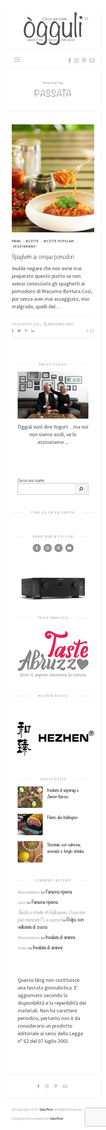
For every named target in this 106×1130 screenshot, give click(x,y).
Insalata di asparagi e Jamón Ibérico (63, 792)
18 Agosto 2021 (26, 324)
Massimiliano (61, 324)
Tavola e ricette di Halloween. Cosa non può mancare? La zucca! (51, 915)
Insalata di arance (60, 936)
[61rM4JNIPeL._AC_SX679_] (53, 588)
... (67, 442)
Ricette (32, 241)
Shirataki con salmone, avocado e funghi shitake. (66, 847)
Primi (16, 241)
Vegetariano (24, 246)
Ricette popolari (59, 241)
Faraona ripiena (59, 891)
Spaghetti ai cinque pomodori (43, 255)
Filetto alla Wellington (62, 817)
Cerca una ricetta (31, 480)
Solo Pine (46, 1109)
